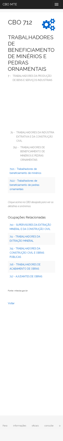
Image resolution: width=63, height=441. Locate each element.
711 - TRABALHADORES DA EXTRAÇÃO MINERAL (25, 238)
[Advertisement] (31, 107)
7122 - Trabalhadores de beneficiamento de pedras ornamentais (24, 185)
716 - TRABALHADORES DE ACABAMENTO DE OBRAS (25, 266)
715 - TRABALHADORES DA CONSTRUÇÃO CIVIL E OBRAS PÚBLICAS (27, 252)
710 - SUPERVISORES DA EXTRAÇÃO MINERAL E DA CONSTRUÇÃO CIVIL (30, 226)
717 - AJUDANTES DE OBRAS (26, 276)
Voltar (11, 303)
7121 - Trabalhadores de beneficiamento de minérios (25, 171)
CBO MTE (10, 4)
